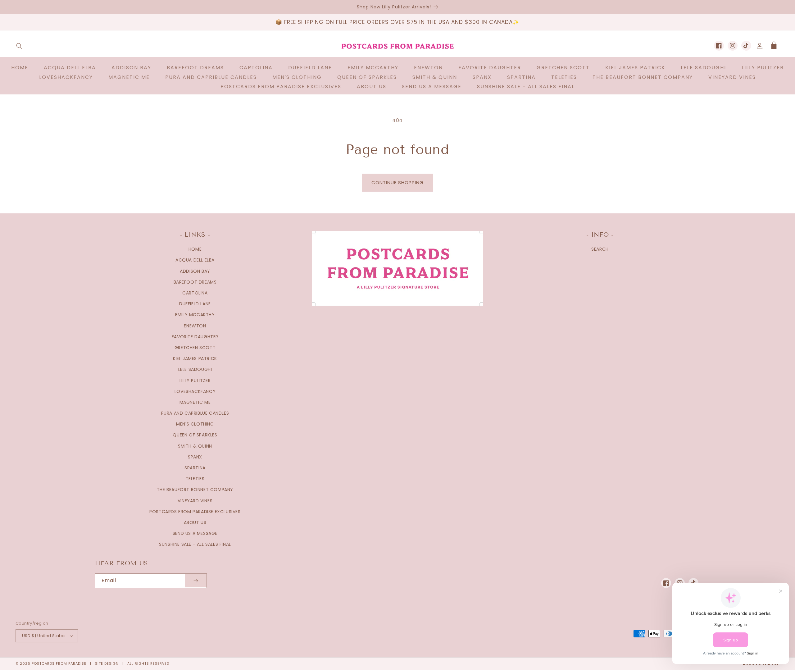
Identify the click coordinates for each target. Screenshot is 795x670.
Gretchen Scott (195, 347)
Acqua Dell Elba (195, 260)
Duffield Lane (195, 304)
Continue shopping (397, 182)
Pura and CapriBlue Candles (195, 413)
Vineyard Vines (195, 501)
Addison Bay (195, 271)
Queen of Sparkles (195, 435)
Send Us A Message (195, 533)
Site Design (107, 663)
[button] (19, 46)
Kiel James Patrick (195, 358)
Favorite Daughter (195, 337)
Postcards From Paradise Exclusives (194, 511)
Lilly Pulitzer (195, 380)
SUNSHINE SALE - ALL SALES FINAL (195, 544)
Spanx (195, 457)
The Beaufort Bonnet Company (195, 489)
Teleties (195, 479)
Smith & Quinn (195, 446)
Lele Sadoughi (195, 369)
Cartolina (194, 293)
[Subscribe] (196, 581)
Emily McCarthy (195, 315)
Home (195, 249)
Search (600, 249)
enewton (195, 326)
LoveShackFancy (195, 391)
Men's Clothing (195, 424)
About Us (195, 522)
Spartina (195, 468)
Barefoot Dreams (195, 282)
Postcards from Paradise (59, 663)
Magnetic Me (195, 402)
